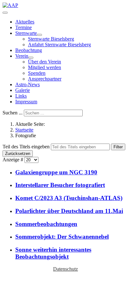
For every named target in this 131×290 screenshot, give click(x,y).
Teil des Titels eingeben (27, 146)
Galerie (22, 90)
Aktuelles (24, 21)
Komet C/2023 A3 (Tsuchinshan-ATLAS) (68, 198)
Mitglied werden (44, 67)
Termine (23, 27)
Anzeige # (13, 159)
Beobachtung (28, 50)
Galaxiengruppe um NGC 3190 (56, 172)
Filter (118, 147)
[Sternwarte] (39, 35)
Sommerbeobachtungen (46, 224)
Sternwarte (26, 33)
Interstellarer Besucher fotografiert (60, 185)
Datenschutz (65, 269)
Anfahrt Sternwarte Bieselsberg (59, 44)
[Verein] (30, 58)
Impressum (26, 101)
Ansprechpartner (44, 78)
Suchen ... (13, 112)
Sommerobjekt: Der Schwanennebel (62, 236)
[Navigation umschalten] (5, 13)
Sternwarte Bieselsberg (51, 39)
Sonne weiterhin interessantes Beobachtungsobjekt (53, 253)
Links (21, 96)
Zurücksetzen (17, 153)
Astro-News (27, 84)
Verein (21, 56)
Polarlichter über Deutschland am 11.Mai (69, 211)
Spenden (36, 73)
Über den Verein (44, 61)
